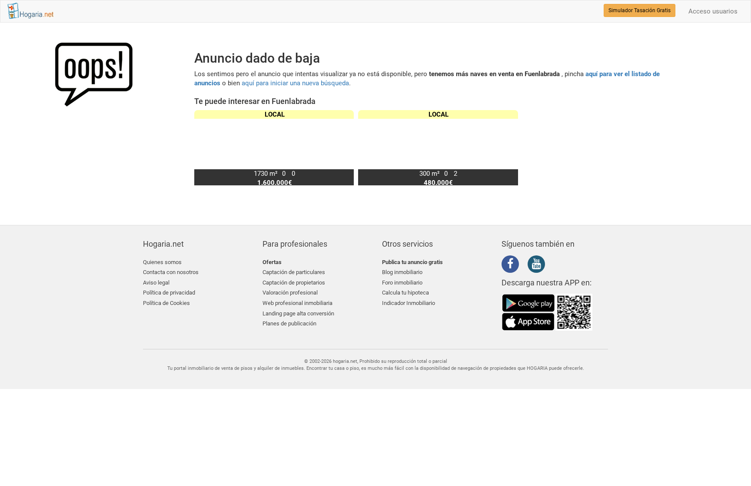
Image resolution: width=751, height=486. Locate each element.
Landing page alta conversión (298, 313)
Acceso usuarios (713, 11)
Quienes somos (162, 262)
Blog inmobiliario (402, 272)
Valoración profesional (290, 292)
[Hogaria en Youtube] (538, 265)
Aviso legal (156, 282)
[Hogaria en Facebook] (512, 265)
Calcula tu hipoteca (405, 292)
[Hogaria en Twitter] (525, 264)
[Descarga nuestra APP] (547, 312)
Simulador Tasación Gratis (639, 10)
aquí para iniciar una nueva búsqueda (295, 83)
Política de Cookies (166, 303)
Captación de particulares (294, 272)
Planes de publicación (289, 323)
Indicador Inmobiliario (408, 303)
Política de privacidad (169, 292)
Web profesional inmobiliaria (297, 303)
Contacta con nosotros (171, 272)
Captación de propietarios (294, 282)
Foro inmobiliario (402, 282)
